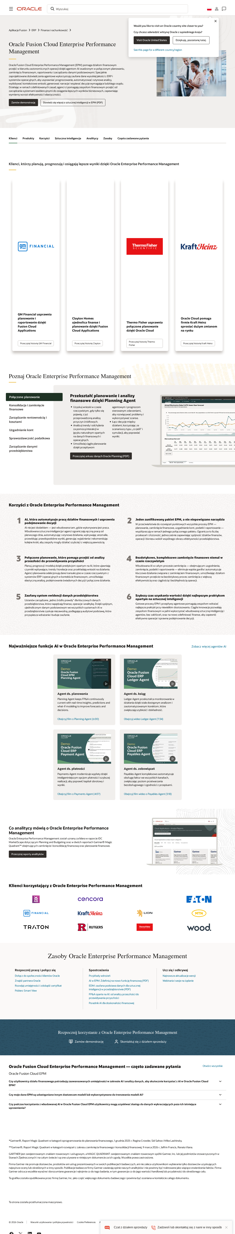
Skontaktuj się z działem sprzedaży (143, 1041)
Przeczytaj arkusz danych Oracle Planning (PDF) (101, 456)
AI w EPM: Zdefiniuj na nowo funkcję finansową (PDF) (119, 980)
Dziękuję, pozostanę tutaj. (191, 40)
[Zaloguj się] (216, 9)
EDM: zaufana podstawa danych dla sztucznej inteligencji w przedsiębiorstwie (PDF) (114, 987)
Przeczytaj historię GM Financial (35, 343)
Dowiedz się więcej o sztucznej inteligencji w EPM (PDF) (73, 102)
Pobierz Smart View (26, 990)
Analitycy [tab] (92, 138)
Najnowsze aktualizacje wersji (179, 975)
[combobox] (117, 8)
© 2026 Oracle (16, 1222)
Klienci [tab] (13, 138)
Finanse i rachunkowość (54, 30)
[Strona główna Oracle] (29, 8)
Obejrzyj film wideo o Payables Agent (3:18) (148, 794)
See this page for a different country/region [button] (158, 50)
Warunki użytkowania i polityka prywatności (51, 1222)
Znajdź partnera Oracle (27, 980)
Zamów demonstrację (23, 102)
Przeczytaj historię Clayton (87, 343)
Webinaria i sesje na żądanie (178, 980)
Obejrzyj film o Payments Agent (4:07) (78, 794)
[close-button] (226, 1227)
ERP (34, 30)
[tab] (34, 397)
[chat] (107, 1227)
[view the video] (84, 674)
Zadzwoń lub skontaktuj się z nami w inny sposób (190, 1227)
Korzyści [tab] (44, 138)
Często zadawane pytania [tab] (133, 138)
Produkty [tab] (28, 138)
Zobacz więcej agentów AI (208, 646)
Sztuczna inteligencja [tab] (68, 138)
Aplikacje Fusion (18, 30)
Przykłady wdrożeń (99, 975)
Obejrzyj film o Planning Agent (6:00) (78, 719)
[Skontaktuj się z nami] (224, 9)
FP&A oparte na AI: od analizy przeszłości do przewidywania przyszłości (114, 996)
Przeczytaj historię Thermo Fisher (142, 343)
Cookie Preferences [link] (86, 1222)
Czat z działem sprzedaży (130, 1227)
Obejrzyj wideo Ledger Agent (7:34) (143, 719)
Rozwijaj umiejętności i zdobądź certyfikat (38, 985)
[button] (11, 9)
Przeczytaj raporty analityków (27, 854)
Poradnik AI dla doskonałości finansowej (111, 1003)
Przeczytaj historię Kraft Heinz (198, 343)
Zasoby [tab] (107, 138)
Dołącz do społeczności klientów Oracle (37, 975)
